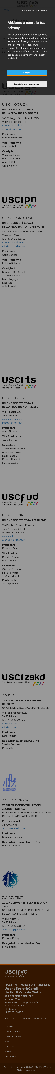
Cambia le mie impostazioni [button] (27, 84)
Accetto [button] (27, 72)
